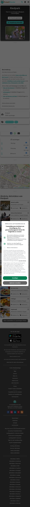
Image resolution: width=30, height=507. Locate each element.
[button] (15, 248)
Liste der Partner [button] (22, 260)
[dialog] (15, 253)
